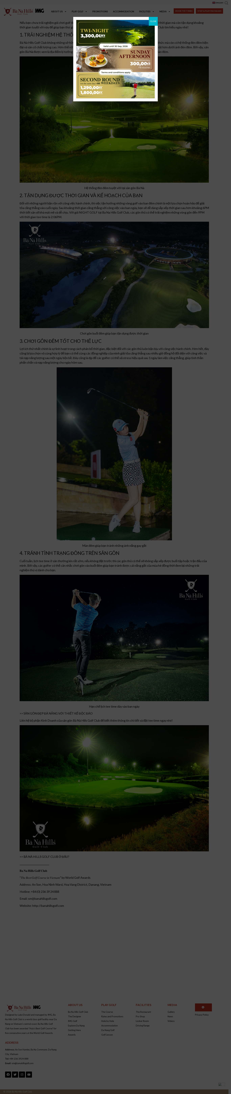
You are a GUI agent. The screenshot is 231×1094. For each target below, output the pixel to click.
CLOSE (153, 21)
